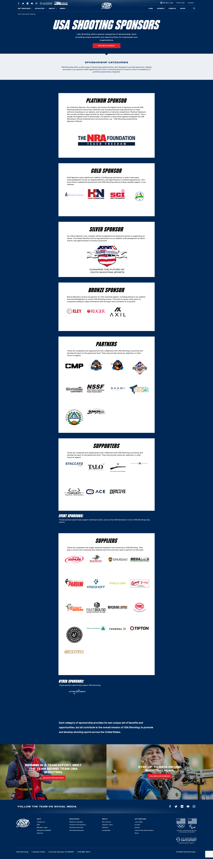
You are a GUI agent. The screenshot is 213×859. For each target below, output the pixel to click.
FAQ (38, 824)
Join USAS (138, 822)
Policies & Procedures (77, 824)
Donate (160, 8)
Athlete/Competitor (76, 822)
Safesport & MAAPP (44, 830)
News (62, 8)
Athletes (39, 8)
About (52, 8)
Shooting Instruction (76, 830)
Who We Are (106, 822)
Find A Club (181, 2)
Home (19, 14)
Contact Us (41, 822)
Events (172, 8)
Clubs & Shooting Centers (144, 830)
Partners (105, 827)
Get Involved (24, 8)
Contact (191, 2)
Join (150, 8)
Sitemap (40, 833)
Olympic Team (107, 824)
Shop (182, 8)
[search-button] (194, 8)
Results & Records (76, 827)
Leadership (106, 830)
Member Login (168, 2)
